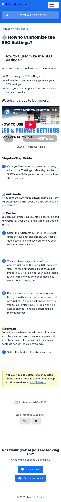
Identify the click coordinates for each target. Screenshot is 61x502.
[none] (14, 5)
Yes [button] (25, 421)
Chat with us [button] (33, 469)
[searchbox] (30, 15)
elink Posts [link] (21, 28)
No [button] (36, 421)
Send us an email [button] (33, 478)
